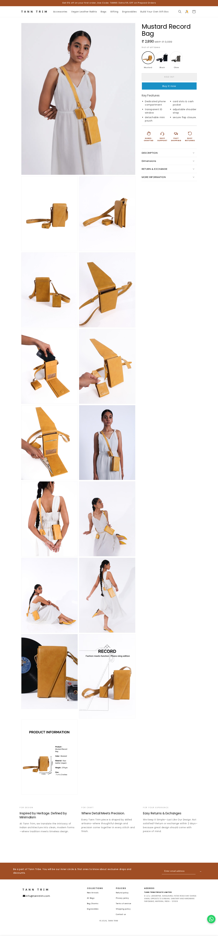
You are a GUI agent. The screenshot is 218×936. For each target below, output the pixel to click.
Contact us (121, 914)
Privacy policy (122, 898)
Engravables (93, 909)
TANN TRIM (113, 920)
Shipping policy (123, 909)
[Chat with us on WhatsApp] (211, 919)
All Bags (91, 898)
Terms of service (123, 904)
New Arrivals (93, 893)
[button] (179, 11)
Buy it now (169, 86)
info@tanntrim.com (38, 896)
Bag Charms (92, 904)
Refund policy (122, 893)
